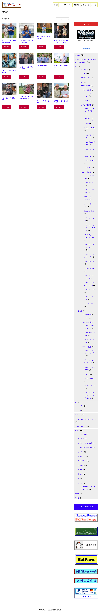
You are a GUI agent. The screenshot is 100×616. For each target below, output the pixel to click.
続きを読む (6, 46)
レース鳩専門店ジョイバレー (54, 609)
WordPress (59, 611)
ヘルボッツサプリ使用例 (86, 507)
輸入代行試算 (86, 48)
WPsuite (46, 611)
